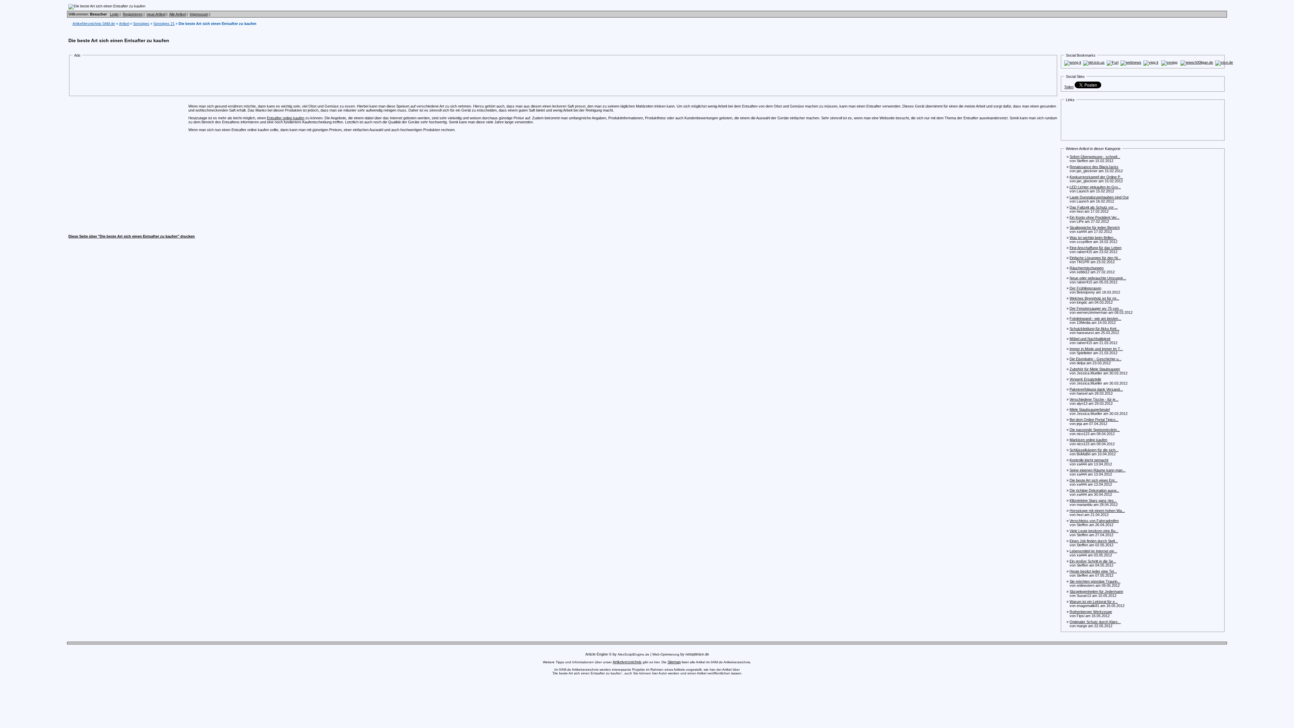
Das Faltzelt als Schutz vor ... (1094, 207)
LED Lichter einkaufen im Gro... (1095, 187)
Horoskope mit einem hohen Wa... (1097, 511)
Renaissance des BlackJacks (1094, 167)
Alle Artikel (177, 14)
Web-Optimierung (665, 654)
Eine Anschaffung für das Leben (1095, 248)
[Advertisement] (196, 77)
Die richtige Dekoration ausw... (1094, 490)
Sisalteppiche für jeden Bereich (1095, 227)
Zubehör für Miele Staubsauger (1095, 369)
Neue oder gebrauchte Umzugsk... (1098, 278)
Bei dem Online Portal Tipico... (1094, 420)
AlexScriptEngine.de (633, 654)
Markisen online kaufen (1088, 440)
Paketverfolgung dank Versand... (1096, 389)
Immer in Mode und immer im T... (1096, 349)
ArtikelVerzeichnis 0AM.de (93, 24)
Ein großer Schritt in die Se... (1093, 561)
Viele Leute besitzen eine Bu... (1094, 531)
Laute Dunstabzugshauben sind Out (1099, 197)
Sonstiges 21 (164, 24)
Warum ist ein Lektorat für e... (1094, 602)
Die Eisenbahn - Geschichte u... (1095, 359)
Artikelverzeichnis (627, 662)
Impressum (199, 14)
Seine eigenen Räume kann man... (1098, 470)
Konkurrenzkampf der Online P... (1096, 177)
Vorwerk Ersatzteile (1085, 379)
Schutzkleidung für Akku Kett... (1094, 329)
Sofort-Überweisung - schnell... (1095, 157)
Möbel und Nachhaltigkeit (1090, 339)
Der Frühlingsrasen (1085, 288)
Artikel (124, 24)
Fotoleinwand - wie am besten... (1095, 318)
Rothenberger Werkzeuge (1091, 612)
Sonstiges (141, 24)
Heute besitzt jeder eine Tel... (1093, 571)
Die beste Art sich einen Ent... (1093, 480)
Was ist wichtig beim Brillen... (1093, 238)
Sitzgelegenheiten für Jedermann (1096, 591)
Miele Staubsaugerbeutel (1090, 409)
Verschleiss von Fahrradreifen (1094, 521)
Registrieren (133, 14)
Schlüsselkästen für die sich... (1094, 450)
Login (114, 14)
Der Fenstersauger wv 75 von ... (1096, 308)
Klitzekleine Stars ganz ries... (1093, 500)
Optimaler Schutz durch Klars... (1095, 622)
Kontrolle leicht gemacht (1089, 460)
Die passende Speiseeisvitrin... (1095, 430)
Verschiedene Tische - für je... (1094, 399)
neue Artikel (156, 14)
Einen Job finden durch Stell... (1094, 541)
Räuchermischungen (1087, 268)
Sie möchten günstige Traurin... (1095, 581)
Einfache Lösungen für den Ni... (1095, 258)
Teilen (1069, 87)
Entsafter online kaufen (285, 118)
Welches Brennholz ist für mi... (1094, 298)
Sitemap (674, 662)
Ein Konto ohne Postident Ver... (1094, 217)
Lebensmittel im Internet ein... (1093, 551)
